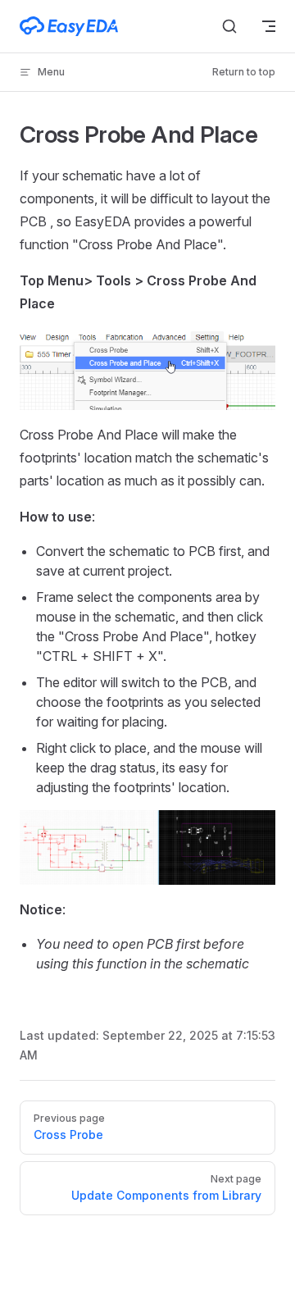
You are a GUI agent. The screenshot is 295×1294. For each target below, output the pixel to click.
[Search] (229, 26)
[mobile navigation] (268, 26)
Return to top (243, 72)
